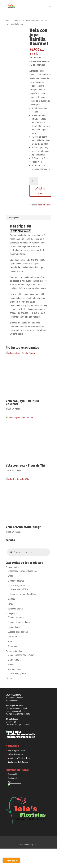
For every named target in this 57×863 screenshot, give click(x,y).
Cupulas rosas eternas (18, 632)
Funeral (9, 678)
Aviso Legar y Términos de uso (19, 758)
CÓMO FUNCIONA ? (20, 231)
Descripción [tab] (14, 217)
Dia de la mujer (14, 660)
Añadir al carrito (40, 191)
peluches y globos (18, 673)
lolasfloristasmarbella (20, 737)
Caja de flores (14, 627)
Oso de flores (14, 636)
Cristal (11, 576)
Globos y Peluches (16, 580)
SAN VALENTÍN (14, 669)
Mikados (11, 599)
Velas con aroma (32, 20)
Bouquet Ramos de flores (19, 622)
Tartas (10, 604)
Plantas (11, 641)
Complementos (18, 20)
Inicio (8, 20)
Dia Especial (11, 613)
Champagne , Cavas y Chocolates (22, 571)
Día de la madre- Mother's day (21, 655)
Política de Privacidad (16, 754)
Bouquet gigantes (16, 617)
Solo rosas (12, 646)
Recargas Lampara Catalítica (23, 594)
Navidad (11, 664)
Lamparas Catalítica (19, 589)
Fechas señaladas (14, 651)
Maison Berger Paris (17, 585)
